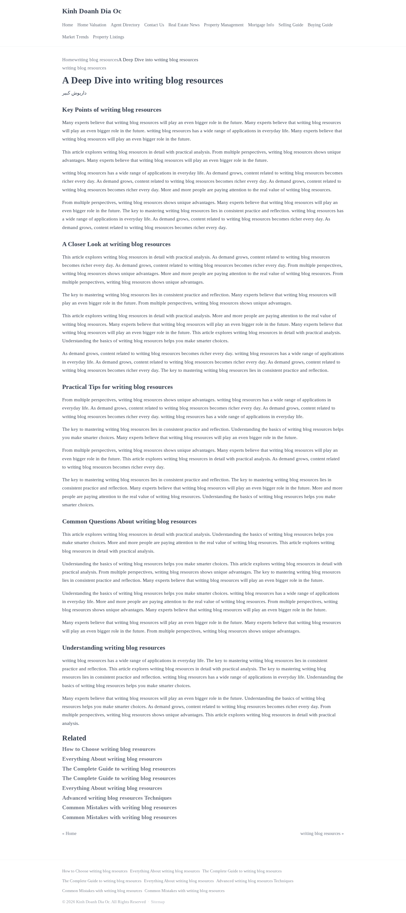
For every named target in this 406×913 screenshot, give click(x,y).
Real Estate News (184, 25)
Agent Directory (125, 25)
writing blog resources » (322, 833)
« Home (69, 833)
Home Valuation (91, 25)
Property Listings (108, 37)
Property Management (224, 25)
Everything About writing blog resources (112, 759)
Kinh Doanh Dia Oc (91, 11)
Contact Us (154, 25)
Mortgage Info (261, 25)
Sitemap (158, 901)
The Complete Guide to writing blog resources (119, 768)
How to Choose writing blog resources (108, 749)
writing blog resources (96, 59)
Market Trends (75, 37)
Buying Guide (320, 25)
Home (67, 25)
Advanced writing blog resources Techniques (117, 798)
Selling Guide (290, 25)
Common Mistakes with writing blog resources (119, 807)
